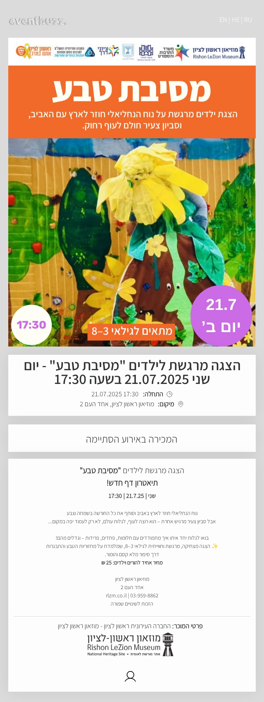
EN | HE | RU (235, 19)
